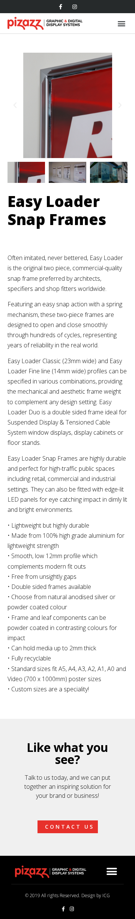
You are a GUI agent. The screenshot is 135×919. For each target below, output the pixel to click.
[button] (15, 105)
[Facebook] (60, 6)
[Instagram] (74, 6)
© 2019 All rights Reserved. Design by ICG (67, 895)
